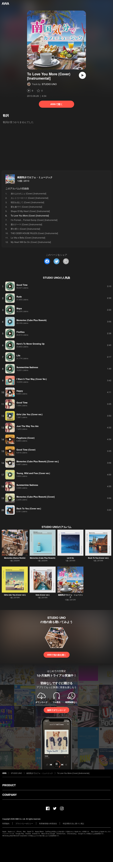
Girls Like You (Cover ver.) (15, 594)
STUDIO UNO (49, 84)
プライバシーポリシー (24, 823)
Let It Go (70, 558)
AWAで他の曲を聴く (56, 654)
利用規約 (5, 823)
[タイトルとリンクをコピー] (66, 261)
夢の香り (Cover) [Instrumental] (25, 228)
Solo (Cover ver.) (43, 594)
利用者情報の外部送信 (48, 823)
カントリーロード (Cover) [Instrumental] (29, 197)
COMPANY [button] (9, 795)
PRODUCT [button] (9, 785)
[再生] (82, 75)
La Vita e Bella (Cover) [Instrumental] (28, 237)
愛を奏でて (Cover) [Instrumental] (26, 206)
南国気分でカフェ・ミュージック (35, 177)
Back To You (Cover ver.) (98, 558)
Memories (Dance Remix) (14, 558)
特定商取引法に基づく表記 (73, 823)
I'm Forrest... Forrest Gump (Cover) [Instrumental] (34, 219)
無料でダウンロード (56, 710)
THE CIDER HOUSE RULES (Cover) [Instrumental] (34, 233)
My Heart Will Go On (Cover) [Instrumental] (31, 242)
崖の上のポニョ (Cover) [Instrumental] (28, 193)
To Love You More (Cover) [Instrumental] (73, 773)
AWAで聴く (56, 104)
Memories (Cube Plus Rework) (42, 558)
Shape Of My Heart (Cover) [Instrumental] (30, 211)
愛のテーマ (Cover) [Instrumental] (26, 224)
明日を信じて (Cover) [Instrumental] (27, 202)
